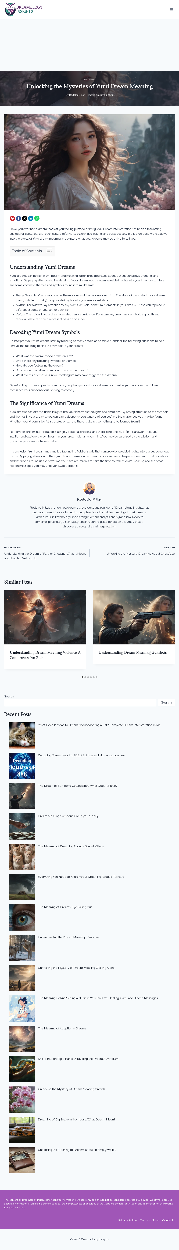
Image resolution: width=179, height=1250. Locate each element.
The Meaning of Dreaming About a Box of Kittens (71, 846)
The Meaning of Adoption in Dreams (62, 1028)
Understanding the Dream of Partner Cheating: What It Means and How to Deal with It (45, 553)
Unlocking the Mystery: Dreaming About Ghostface (141, 550)
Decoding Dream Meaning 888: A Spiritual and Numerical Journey (81, 755)
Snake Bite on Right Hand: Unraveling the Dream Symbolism (78, 1058)
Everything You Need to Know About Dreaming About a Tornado (81, 876)
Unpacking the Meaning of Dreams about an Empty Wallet (77, 1149)
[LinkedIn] (30, 218)
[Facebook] (18, 218)
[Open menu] (171, 9)
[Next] (168, 632)
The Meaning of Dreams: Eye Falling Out (65, 907)
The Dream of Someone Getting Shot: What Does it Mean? (77, 785)
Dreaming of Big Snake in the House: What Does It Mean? (76, 1119)
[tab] (82, 677)
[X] (24, 218)
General (89, 79)
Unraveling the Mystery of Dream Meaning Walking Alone (76, 967)
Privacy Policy (127, 1220)
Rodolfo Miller (77, 94)
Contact (167, 1220)
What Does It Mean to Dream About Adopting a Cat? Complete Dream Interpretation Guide (99, 725)
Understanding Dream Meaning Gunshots (133, 653)
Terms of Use (149, 1220)
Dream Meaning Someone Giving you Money (68, 816)
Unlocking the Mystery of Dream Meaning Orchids (71, 1089)
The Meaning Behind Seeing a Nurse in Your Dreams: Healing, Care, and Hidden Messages (98, 998)
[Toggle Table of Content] (47, 251)
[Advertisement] (89, 45)
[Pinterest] (12, 218)
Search (9, 696)
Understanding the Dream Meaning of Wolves (68, 937)
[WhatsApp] (37, 218)
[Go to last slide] (10, 632)
